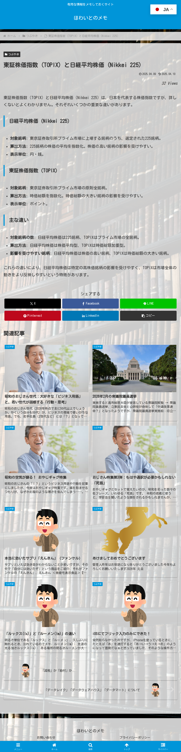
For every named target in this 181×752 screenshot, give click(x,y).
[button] (148, 316)
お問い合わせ (46, 737)
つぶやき (13, 54)
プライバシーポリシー (134, 737)
